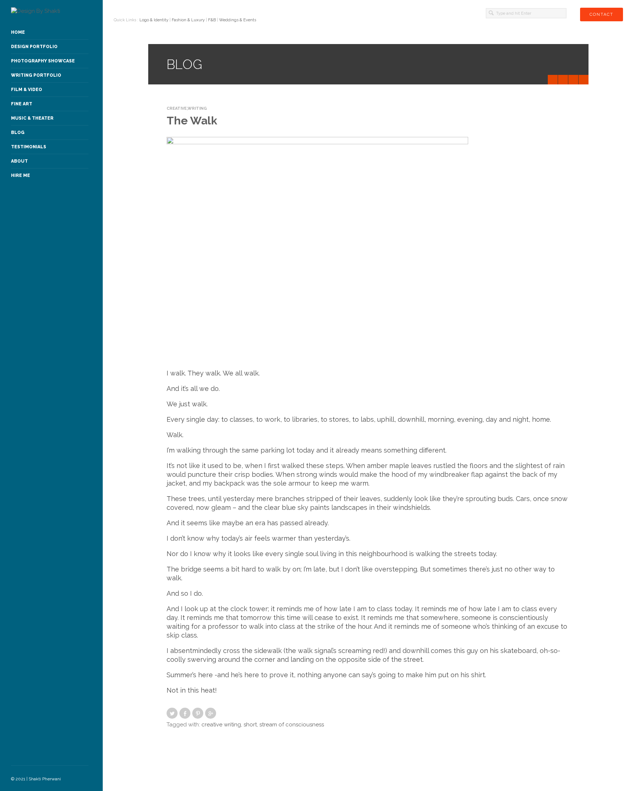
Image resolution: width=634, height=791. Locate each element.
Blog (18, 132)
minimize (584, 79)
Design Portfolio (34, 46)
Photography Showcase (43, 61)
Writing (197, 108)
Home (18, 32)
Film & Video (26, 89)
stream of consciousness (291, 724)
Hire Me (20, 175)
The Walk (192, 120)
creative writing (221, 724)
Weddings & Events (237, 20)
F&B (212, 20)
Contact (601, 14)
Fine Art (21, 103)
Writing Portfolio (36, 75)
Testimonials (28, 146)
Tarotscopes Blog (575, 79)
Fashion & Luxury (188, 20)
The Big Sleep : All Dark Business (554, 79)
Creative (177, 108)
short (250, 724)
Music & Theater (32, 118)
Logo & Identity (153, 20)
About (19, 161)
